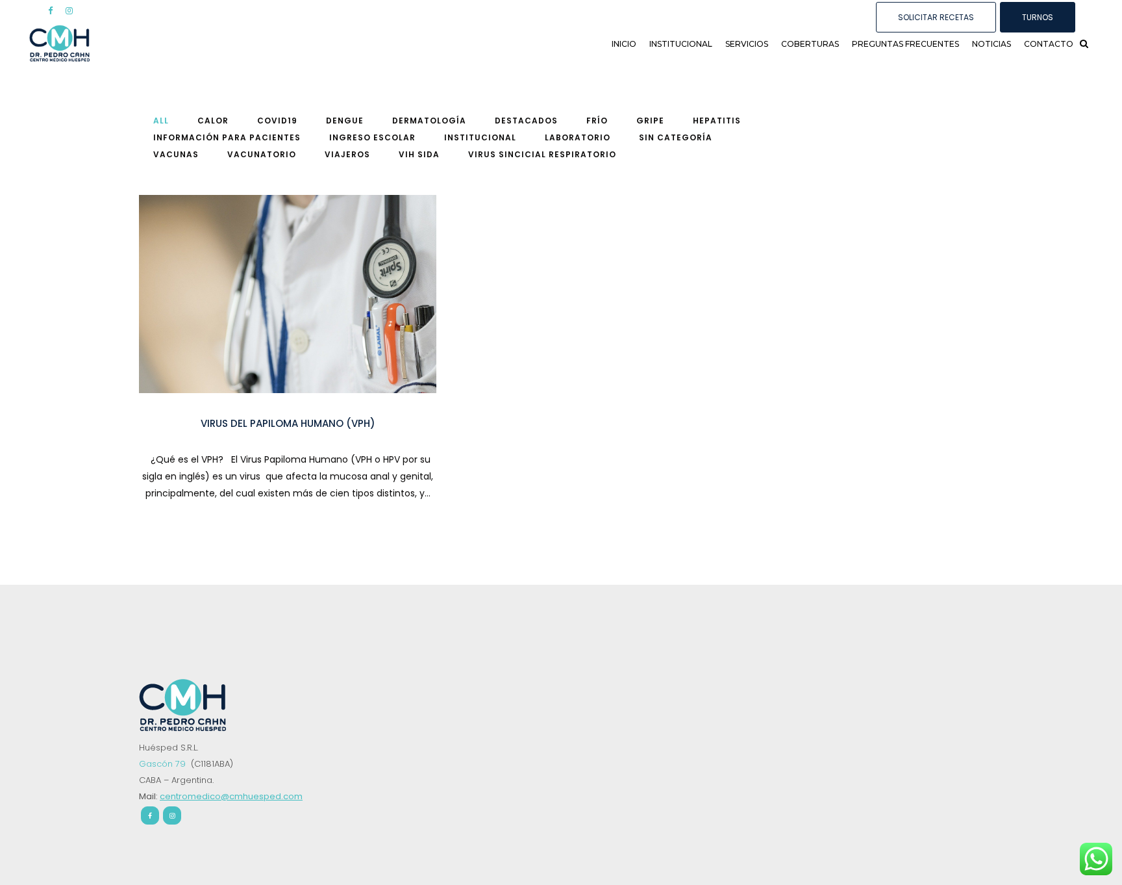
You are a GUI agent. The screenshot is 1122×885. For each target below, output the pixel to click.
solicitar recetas (936, 17)
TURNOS (1037, 17)
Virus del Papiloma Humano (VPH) (288, 423)
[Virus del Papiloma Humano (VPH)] (287, 294)
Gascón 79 (163, 764)
